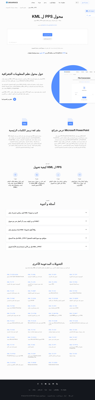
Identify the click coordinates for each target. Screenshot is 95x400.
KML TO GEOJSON (12, 274)
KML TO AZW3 (53, 362)
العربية (71, 395)
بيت (29, 389)
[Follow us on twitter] (42, 384)
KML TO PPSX (11, 353)
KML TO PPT (52, 345)
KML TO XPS (52, 306)
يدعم (45, 2)
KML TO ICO (52, 291)
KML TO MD (31, 345)
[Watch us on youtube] (45, 384)
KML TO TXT (10, 345)
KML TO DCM (32, 298)
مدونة (50, 389)
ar (76, 2)
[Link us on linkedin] (49, 384)
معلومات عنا (62, 2)
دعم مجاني (40, 389)
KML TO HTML (32, 313)
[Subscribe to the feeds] (57, 384)
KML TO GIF (10, 291)
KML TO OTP (52, 353)
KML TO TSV (31, 330)
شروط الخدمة (41, 48)
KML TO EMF (11, 298)
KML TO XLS (10, 321)
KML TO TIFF (73, 274)
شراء (39, 2)
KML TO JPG (31, 282)
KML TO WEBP (74, 298)
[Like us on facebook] (38, 384)
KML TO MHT (73, 313)
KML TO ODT (73, 337)
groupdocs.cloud (53, 25)
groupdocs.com (44, 25)
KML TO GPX (52, 274)
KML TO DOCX (32, 337)
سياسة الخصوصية (51, 395)
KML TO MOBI (32, 362)
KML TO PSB (11, 306)
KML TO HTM (11, 313)
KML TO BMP (32, 291)
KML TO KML (32, 274)
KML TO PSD (73, 291)
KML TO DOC (11, 337)
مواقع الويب (53, 2)
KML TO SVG (73, 330)
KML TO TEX (73, 306)
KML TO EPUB (11, 362)
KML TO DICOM (53, 298)
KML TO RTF (52, 337)
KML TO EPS (31, 306)
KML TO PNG (73, 282)
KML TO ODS (11, 330)
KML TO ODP (32, 353)
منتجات (33, 2)
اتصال (65, 395)
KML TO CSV (52, 330)
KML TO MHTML (53, 313)
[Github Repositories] (53, 384)
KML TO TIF (10, 282)
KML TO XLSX (32, 321)
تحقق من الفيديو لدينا (7, 99)
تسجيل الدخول (85, 2)
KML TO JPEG (53, 282)
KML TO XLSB (74, 321)
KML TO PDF (73, 353)
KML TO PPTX (74, 345)
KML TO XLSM (53, 321)
